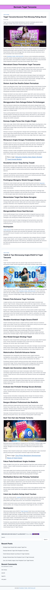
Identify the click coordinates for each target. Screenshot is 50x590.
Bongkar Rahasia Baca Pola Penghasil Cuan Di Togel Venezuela (18, 557)
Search (3, 537)
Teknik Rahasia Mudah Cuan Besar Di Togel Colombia (16, 553)
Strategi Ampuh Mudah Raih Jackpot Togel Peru (15, 547)
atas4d (3, 573)
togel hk (3, 576)
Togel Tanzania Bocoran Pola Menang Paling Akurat (24, 17)
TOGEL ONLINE (6, 14)
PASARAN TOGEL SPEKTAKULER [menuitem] (15, 56)
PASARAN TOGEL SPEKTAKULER (27, 588)
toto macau (4, 569)
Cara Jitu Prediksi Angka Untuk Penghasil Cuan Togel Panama (18, 560)
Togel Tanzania (7, 229)
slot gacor (3, 579)
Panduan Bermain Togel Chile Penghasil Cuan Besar (16, 550)
